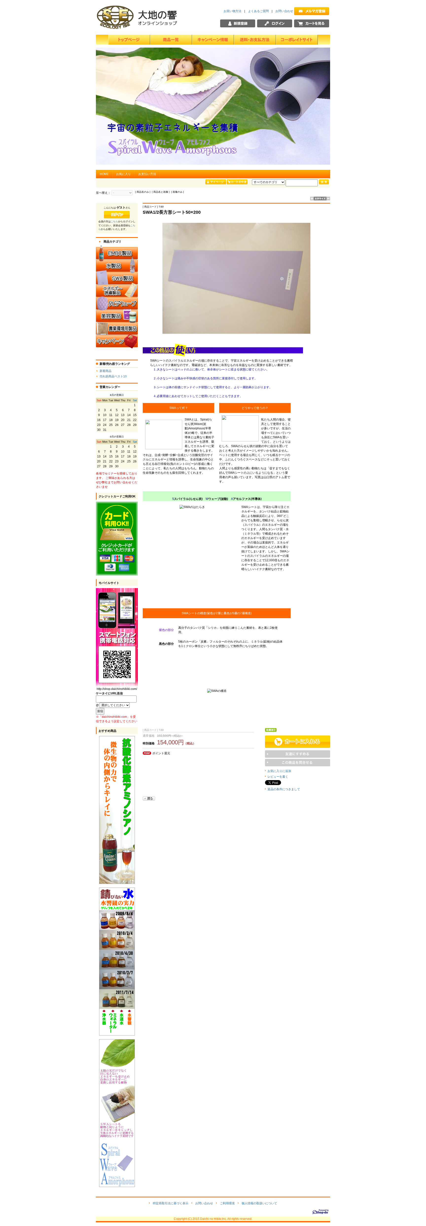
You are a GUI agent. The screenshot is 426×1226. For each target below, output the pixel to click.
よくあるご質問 (258, 11)
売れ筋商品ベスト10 (113, 376)
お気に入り (123, 174)
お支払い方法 (147, 174)
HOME (104, 174)
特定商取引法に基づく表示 (170, 1203)
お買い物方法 (232, 11)
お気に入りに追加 (279, 771)
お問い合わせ (284, 11)
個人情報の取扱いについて (259, 1203)
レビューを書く (277, 776)
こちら (114, 221)
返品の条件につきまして (283, 789)
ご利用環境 (227, 1203)
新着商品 (105, 371)
